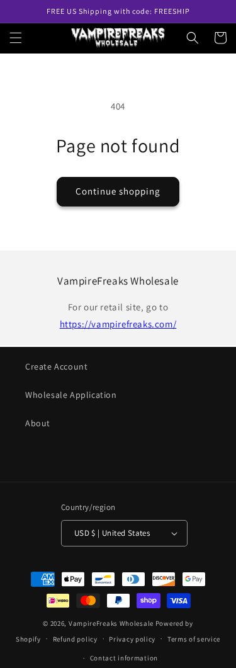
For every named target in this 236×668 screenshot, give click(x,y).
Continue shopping (118, 191)
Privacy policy (132, 639)
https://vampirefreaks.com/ (118, 324)
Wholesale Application (71, 394)
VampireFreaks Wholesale (111, 623)
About (37, 423)
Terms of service (193, 639)
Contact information (124, 658)
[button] (16, 38)
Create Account (56, 366)
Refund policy (75, 639)
